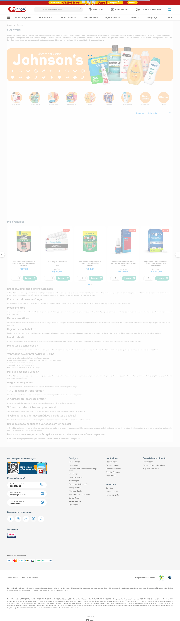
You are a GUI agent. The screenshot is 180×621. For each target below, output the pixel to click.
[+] (63, 175)
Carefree (20, 25)
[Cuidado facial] (53, 99)
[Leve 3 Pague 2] (90, 2)
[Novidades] (145, 99)
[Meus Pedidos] (113, 9)
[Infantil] (90, 99)
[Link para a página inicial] (10, 25)
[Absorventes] (71, 99)
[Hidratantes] (16, 99)
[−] (56, 175)
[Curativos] (108, 99)
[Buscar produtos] (80, 9)
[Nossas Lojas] (91, 10)
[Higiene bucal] (34, 99)
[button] (169, 9)
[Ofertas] (163, 99)
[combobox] (58, 9)
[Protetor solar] (126, 99)
